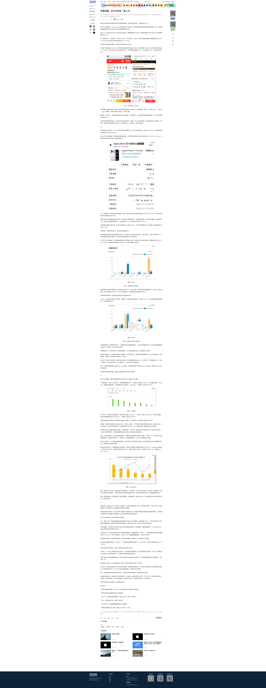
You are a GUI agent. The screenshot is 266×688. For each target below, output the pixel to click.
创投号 (93, 20)
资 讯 (93, 8)
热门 (105, 1)
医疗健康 (123, 1)
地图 (110, 679)
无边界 (118, 626)
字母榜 (117, 19)
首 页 (93, 6)
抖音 (105, 618)
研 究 (93, 17)
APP (164, 1)
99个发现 (136, 1)
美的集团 (108, 626)
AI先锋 (113, 1)
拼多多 (113, 626)
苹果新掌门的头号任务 (149, 634)
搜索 (110, 676)
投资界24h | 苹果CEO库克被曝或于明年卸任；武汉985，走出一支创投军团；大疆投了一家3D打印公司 (152, 643)
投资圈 (93, 11)
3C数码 (116, 618)
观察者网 (102, 626)
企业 (101, 624)
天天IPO (109, 1)
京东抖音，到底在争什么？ (150, 650)
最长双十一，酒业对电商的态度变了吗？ (120, 651)
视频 (132, 1)
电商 (112, 618)
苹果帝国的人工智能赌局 (117, 642)
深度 (101, 1)
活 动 (93, 14)
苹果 (101, 618)
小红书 (122, 626)
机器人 (118, 1)
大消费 (127, 1)
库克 (109, 618)
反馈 (110, 678)
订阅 (110, 681)
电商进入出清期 (115, 634)
